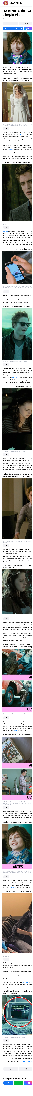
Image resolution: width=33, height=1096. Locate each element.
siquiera (15, 638)
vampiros (14, 377)
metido (16, 730)
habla (28, 963)
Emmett (11, 149)
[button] (10, 23)
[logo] (13, 3)
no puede (26, 982)
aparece (13, 887)
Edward (21, 134)
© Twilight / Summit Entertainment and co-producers (15, 125)
